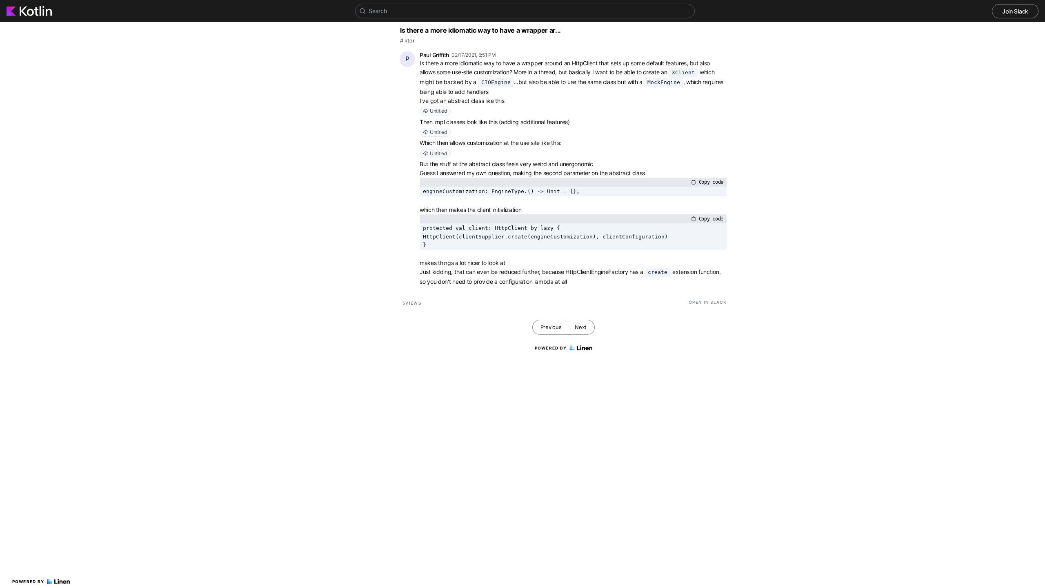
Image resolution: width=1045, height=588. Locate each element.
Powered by (28, 581)
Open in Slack (708, 302)
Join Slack (1015, 11)
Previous (551, 327)
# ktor (407, 41)
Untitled (438, 111)
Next (581, 327)
